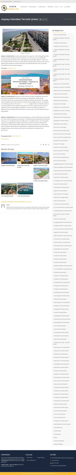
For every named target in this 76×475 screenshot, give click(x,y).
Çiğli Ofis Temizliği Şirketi (61, 197)
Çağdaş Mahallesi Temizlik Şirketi (63, 164)
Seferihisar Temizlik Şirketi (61, 400)
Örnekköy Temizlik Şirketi (61, 387)
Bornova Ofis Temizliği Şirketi (62, 137)
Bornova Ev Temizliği (60, 127)
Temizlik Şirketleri (59, 441)
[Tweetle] (43, 144)
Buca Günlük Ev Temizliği (61, 150)
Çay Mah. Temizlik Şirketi (61, 177)
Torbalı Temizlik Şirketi (41, 181)
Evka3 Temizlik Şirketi (60, 255)
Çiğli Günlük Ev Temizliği (61, 194)
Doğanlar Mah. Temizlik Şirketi (62, 225)
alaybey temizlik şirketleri (13, 144)
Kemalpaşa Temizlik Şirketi (61, 322)
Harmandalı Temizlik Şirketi (62, 302)
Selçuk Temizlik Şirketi (41, 165)
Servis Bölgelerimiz (31, 460)
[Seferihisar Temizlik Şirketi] (25, 158)
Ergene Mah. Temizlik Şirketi (62, 242)
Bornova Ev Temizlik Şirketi (61, 130)
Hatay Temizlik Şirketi (60, 299)
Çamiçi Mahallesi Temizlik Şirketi (63, 167)
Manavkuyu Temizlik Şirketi (62, 347)
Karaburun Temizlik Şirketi (61, 305)
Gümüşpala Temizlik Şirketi (61, 295)
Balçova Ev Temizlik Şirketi (61, 84)
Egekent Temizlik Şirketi (61, 232)
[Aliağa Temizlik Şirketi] (9, 158)
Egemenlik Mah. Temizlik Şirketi (63, 235)
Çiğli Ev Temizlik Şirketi (60, 190)
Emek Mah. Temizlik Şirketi (61, 239)
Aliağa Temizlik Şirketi (8, 165)
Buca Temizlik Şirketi (60, 160)
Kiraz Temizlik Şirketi (60, 329)
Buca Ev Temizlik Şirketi (61, 147)
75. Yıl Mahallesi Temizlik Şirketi (63, 269)
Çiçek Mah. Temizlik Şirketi (61, 187)
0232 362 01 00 (16, 136)
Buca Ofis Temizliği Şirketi (61, 157)
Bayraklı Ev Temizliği (60, 104)
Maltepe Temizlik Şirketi (61, 354)
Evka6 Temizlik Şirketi (60, 272)
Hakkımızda (57, 431)
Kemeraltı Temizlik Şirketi (61, 335)
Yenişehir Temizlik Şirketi (61, 421)
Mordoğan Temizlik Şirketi (61, 364)
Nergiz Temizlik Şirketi (60, 370)
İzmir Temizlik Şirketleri (48, 473)
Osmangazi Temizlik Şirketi (61, 377)
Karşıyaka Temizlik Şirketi (61, 309)
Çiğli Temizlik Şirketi (59, 200)
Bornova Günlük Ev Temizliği (62, 134)
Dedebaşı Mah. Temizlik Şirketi (63, 210)
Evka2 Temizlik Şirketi (60, 252)
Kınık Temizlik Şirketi (60, 325)
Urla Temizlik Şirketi (23, 196)
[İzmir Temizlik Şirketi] (10, 8)
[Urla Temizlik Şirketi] (25, 189)
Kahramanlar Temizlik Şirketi (62, 319)
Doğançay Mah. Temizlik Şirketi (63, 222)
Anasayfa (65, 19)
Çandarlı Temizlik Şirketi (61, 174)
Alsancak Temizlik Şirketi (61, 46)
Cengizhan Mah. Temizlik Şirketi (63, 180)
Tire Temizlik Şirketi (7, 196)
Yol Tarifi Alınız (5, 139)
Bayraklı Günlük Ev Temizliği (62, 110)
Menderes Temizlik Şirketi (61, 357)
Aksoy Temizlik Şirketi (60, 34)
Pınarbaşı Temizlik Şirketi (61, 397)
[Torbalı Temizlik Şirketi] (41, 174)
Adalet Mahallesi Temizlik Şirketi (63, 265)
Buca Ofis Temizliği (59, 154)
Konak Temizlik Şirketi (60, 312)
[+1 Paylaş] (46, 144)
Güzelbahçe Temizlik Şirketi (62, 282)
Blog (55, 437)
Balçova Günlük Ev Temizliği (62, 87)
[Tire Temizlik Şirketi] (9, 189)
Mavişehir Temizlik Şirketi (61, 350)
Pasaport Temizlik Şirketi (61, 394)
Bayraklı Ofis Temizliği (60, 114)
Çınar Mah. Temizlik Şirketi (61, 204)
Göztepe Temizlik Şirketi (61, 279)
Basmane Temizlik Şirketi (61, 97)
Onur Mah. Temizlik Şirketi (61, 380)
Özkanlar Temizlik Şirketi (61, 390)
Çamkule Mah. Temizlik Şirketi (62, 170)
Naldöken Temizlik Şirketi (61, 374)
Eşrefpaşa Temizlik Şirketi (61, 249)
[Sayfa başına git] (73, 473)
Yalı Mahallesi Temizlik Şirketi (62, 424)
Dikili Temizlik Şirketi (60, 219)
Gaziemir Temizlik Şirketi (61, 275)
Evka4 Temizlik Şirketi (60, 259)
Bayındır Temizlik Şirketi (61, 100)
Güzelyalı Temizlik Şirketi (61, 285)
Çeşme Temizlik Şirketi (60, 184)
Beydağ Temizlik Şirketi (60, 124)
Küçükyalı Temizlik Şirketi (61, 332)
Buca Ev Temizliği (59, 144)
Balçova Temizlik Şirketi (60, 94)
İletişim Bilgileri (58, 444)
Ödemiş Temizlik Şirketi (60, 384)
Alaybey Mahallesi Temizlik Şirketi (19, 19)
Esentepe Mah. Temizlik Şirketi (63, 245)
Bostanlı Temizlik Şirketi (61, 140)
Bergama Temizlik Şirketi (61, 120)
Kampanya (57, 434)
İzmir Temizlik (24, 104)
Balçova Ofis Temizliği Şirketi (62, 90)
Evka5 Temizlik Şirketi (60, 262)
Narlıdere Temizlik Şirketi (61, 367)
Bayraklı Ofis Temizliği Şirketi (62, 117)
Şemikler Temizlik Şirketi (61, 407)
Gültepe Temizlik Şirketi (61, 289)
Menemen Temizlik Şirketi (61, 360)
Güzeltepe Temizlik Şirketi (61, 292)
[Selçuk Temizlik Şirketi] (41, 158)
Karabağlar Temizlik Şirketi (61, 315)
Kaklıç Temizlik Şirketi (60, 339)
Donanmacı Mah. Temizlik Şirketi (63, 229)
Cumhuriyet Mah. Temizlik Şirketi (63, 207)
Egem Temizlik (13, 464)
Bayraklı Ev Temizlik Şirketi (61, 107)
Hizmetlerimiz (71, 19)
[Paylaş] (41, 144)
